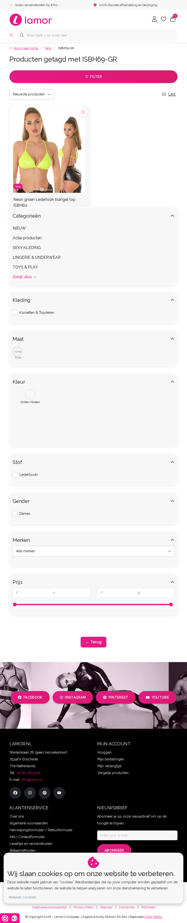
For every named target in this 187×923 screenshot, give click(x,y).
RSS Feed (148, 907)
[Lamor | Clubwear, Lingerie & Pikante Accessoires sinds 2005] (30, 19)
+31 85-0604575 (28, 773)
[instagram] (30, 793)
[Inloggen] (154, 19)
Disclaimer (127, 907)
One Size (18, 353)
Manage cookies (22, 897)
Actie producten (27, 238)
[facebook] (15, 793)
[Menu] (11, 35)
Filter (96, 77)
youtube (160, 697)
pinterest (118, 697)
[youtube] (59, 793)
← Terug (93, 642)
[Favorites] (163, 19)
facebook (32, 697)
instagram (75, 697)
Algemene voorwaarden (49, 907)
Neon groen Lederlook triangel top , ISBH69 (45, 202)
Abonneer (114, 850)
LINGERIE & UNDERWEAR (37, 257)
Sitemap (106, 907)
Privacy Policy (84, 907)
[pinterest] (44, 793)
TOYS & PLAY (25, 267)
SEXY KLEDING (27, 247)
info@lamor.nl (32, 780)
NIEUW (19, 228)
